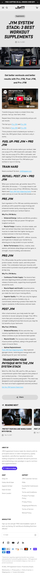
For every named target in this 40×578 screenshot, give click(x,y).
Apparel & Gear (7, 486)
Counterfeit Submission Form (30, 487)
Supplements (20, 16)
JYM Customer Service (29, 479)
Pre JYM (23, 124)
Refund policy (6, 570)
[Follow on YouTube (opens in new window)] (13, 542)
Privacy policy (16, 570)
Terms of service (27, 570)
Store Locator (6, 493)
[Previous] (2, 2)
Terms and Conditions (29, 492)
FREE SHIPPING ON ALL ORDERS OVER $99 (20, 2)
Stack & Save (6, 490)
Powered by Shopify (27, 566)
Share (21, 397)
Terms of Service (27, 509)
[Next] (37, 2)
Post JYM (14, 128)
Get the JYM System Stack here (12, 387)
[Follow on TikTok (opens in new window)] (18, 542)
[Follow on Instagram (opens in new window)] (8, 542)
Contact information (18, 572)
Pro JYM (14, 124)
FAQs (23, 482)
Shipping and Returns (29, 505)
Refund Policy (26, 513)
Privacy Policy (27, 502)
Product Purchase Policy (28, 497)
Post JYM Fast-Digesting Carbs (20, 191)
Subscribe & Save (8, 482)
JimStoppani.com (26, 171)
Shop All (5, 479)
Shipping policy (6, 572)
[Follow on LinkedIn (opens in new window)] (23, 542)
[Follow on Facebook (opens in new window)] (3, 542)
